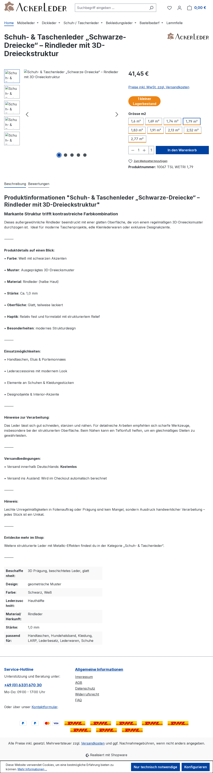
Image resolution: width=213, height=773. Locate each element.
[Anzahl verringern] (132, 150)
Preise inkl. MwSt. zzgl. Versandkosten (158, 87)
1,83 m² (137, 130)
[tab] (15, 184)
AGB (78, 683)
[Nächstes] (117, 114)
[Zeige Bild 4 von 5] (78, 155)
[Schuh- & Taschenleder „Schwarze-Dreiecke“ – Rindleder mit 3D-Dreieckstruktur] (72, 114)
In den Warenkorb (182, 150)
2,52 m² (193, 130)
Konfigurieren (195, 767)
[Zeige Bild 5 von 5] (85, 155)
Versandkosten (93, 743)
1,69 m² (153, 121)
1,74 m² (172, 121)
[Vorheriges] (27, 114)
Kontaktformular (44, 707)
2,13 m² (174, 130)
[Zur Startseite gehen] (35, 7)
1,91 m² (155, 130)
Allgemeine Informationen (99, 669)
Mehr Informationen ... (32, 769)
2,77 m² (137, 139)
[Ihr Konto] (180, 8)
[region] (62, 114)
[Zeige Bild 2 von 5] (65, 155)
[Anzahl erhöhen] (144, 150)
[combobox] (111, 8)
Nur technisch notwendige (155, 767)
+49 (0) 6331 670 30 (23, 685)
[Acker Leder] (188, 47)
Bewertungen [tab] (38, 184)
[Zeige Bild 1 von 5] (59, 155)
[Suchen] (151, 8)
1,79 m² (192, 121)
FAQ (78, 700)
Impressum (84, 677)
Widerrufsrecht (87, 694)
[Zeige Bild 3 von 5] (72, 155)
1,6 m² (136, 121)
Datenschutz (85, 688)
